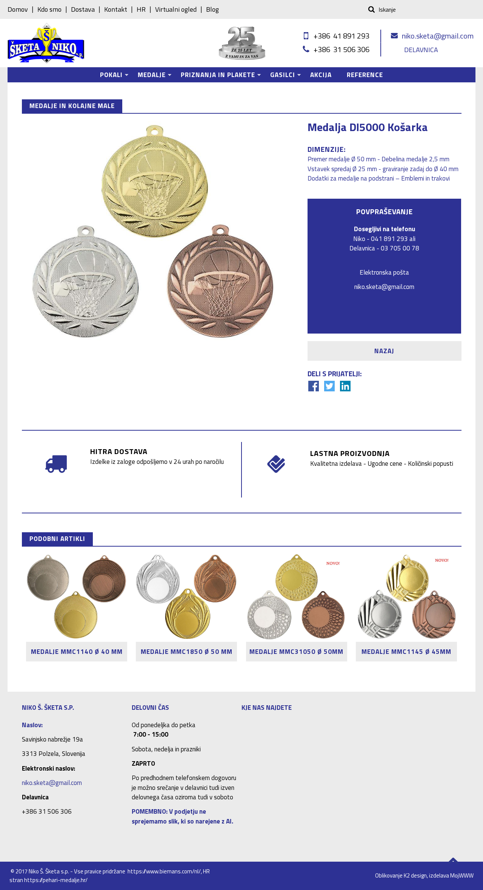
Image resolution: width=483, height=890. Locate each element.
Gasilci (279, 76)
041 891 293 (389, 239)
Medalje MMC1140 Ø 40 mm (77, 651)
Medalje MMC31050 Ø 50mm (296, 651)
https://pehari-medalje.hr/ (56, 880)
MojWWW (462, 875)
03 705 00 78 (400, 248)
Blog (212, 9)
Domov (18, 9)
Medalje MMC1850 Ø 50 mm (186, 651)
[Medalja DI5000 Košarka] (154, 233)
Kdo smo (49, 9)
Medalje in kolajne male (72, 106)
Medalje (148, 76)
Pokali (107, 76)
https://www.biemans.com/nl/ (164, 871)
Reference (365, 75)
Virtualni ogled (176, 9)
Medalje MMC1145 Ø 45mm (406, 651)
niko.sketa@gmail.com (438, 36)
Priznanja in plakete (214, 76)
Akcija (321, 75)
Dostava (83, 9)
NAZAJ (384, 351)
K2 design (415, 875)
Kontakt (115, 9)
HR (141, 9)
